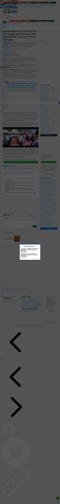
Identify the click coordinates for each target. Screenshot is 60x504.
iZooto (39, 258)
